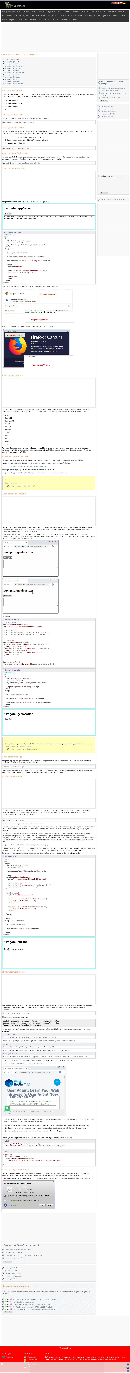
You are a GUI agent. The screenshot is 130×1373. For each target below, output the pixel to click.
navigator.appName (13, 64)
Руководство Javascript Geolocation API (23, 749)
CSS (25, 20)
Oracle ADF (112, 12)
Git (53, 20)
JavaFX (98, 12)
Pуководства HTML (11, 1268)
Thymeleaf (51, 12)
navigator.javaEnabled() (14, 84)
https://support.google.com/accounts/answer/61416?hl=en (27, 466)
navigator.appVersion (13, 68)
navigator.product (12, 62)
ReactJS (122, 16)
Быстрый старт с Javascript (14, 1252)
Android (121, 12)
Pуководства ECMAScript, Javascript (21, 1245)
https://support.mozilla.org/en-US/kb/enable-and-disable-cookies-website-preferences (38, 473)
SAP (57, 20)
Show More (7, 1262)
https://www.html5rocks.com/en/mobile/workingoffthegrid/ (27, 845)
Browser (47, 20)
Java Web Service (87, 12)
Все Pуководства (8, 12)
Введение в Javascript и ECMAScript (17, 1250)
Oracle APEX (64, 16)
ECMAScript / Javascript (92, 16)
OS (39, 20)
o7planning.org (32, 1357)
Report (73, 16)
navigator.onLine (12, 79)
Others (75, 20)
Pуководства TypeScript (13, 1276)
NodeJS (115, 16)
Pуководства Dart (10, 1279)
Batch (43, 16)
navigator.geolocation (14, 75)
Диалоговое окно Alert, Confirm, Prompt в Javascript (23, 1255)
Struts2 (67, 12)
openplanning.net (33, 1359)
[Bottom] (127, 1370)
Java (18, 12)
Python (9, 16)
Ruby (32, 16)
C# (20, 16)
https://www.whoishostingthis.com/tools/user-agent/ (25, 1063)
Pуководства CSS (10, 1271)
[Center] (127, 1367)
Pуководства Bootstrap (12, 1273)
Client (80, 16)
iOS (3, 16)
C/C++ (25, 16)
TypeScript (106, 16)
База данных (51, 16)
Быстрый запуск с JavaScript (14, 1258)
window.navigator (12, 59)
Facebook (9, 1357)
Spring (59, 12)
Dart (37, 16)
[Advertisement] (65, 37)
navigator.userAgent (13, 81)
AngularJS (12, 20)
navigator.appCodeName (15, 66)
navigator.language (13, 77)
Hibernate (76, 12)
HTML (20, 20)
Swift (15, 16)
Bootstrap (32, 20)
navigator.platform (12, 70)
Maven (26, 12)
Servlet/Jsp (41, 12)
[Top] (127, 1364)
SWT (104, 12)
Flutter (4, 20)
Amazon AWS (65, 20)
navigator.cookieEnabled (15, 73)
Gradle (33, 12)
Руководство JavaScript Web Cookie (22, 486)
